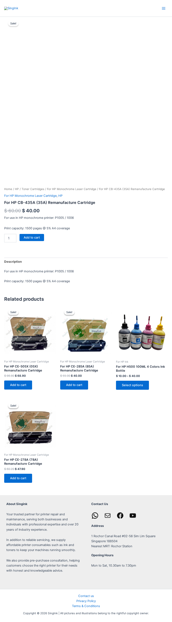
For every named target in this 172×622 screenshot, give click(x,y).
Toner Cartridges (33, 189)
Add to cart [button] (18, 385)
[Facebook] (120, 515)
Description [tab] (13, 262)
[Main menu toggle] (163, 8)
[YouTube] (133, 515)
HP (17, 189)
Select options (132, 385)
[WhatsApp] (95, 515)
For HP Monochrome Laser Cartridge (71, 189)
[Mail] (107, 515)
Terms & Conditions (86, 606)
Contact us (86, 596)
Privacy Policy (86, 601)
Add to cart (32, 237)
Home (8, 189)
